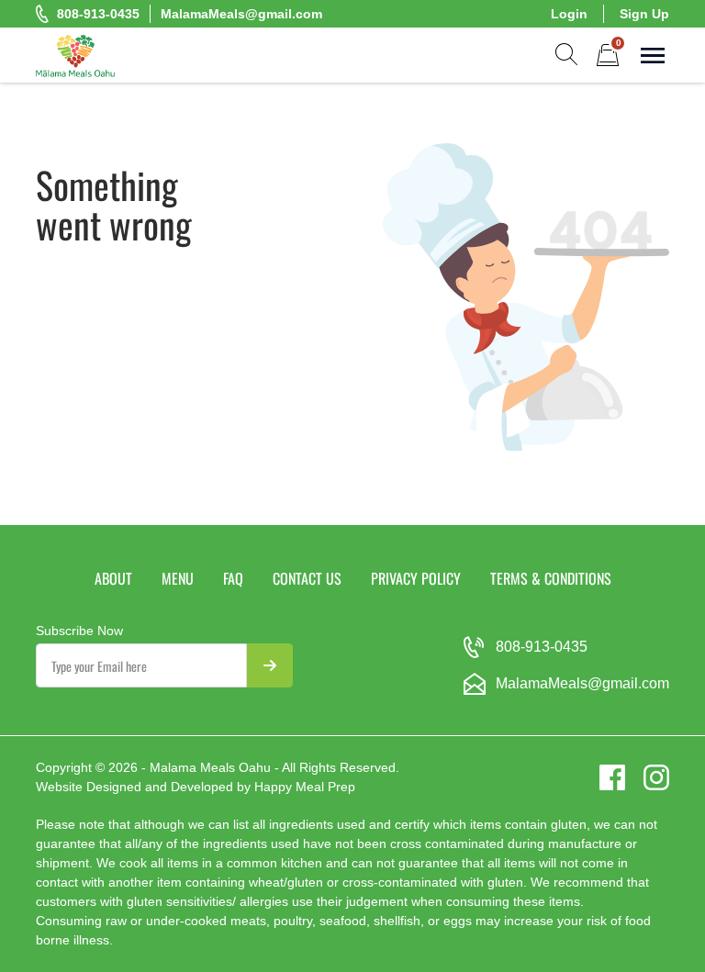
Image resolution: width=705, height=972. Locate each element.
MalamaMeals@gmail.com (241, 13)
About (113, 578)
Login (569, 13)
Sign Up (644, 13)
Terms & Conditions (550, 578)
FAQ (233, 578)
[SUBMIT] (270, 665)
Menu (178, 578)
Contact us (307, 578)
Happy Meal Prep (304, 786)
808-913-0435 (98, 13)
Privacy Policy (416, 578)
